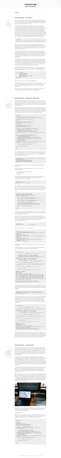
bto (10, 352)
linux (10, 24)
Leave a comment (9, 27)
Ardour (28, 29)
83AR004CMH (8, 23)
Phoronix (18, 20)
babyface (8, 352)
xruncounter (9, 106)
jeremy (10, 21)
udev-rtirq (9, 355)
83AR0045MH (9, 103)
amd (10, 23)
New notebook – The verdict (23, 18)
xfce (10, 356)
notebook (8, 354)
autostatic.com (30, 4)
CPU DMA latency (23, 380)
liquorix (35, 101)
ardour (6, 352)
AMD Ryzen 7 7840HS (30, 356)
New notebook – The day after (24, 345)
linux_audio (7, 25)
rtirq (34, 109)
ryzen (10, 25)
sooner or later (34, 63)
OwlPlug (17, 62)
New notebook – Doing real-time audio (27, 98)
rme (10, 354)
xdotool (10, 26)
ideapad (6, 24)
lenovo (9, 24)
